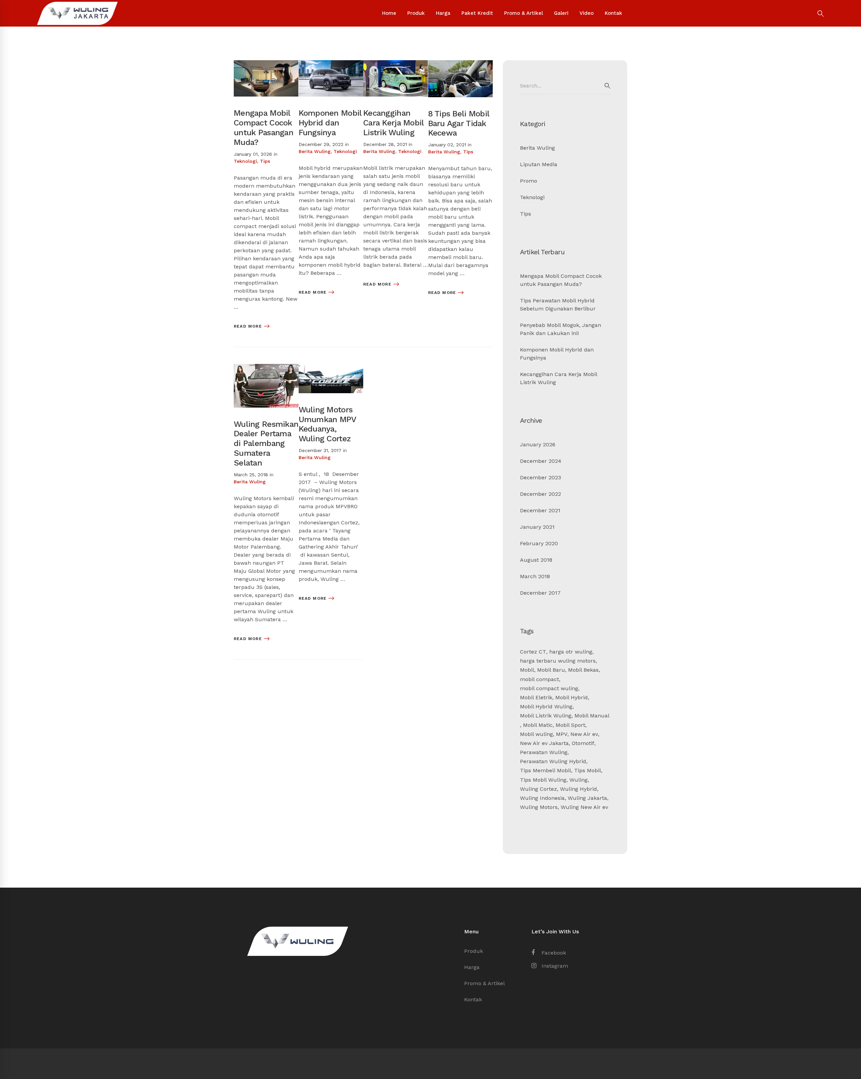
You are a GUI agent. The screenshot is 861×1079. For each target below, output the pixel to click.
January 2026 (537, 444)
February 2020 (539, 543)
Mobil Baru (551, 670)
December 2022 (540, 494)
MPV (561, 734)
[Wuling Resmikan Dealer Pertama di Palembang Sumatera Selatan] (266, 368)
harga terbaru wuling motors (558, 661)
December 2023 (540, 477)
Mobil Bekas (583, 670)
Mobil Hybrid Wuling (546, 706)
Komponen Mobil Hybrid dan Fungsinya (330, 122)
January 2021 (537, 527)
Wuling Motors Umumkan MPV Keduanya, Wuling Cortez (327, 424)
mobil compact (539, 679)
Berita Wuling (315, 151)
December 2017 (540, 593)
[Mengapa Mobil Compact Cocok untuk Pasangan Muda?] (266, 64)
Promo (528, 181)
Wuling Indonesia (542, 798)
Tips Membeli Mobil (545, 770)
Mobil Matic (538, 725)
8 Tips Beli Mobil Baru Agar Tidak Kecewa (458, 123)
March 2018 (535, 576)
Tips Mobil (587, 770)
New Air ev (584, 734)
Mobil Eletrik (536, 697)
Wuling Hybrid (578, 789)
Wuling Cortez (538, 789)
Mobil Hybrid (571, 697)
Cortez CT (533, 651)
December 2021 (540, 510)
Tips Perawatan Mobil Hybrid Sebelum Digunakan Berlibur (558, 304)
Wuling (578, 780)
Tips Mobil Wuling (543, 780)
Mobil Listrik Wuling (545, 715)
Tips (265, 161)
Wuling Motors (539, 807)
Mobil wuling (536, 734)
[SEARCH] (607, 85)
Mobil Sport (570, 725)
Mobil (527, 670)
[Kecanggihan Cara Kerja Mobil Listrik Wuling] (395, 64)
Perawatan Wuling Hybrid (553, 761)
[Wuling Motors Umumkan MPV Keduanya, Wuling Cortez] (331, 368)
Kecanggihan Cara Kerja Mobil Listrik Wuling (393, 122)
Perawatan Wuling (543, 752)
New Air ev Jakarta (544, 743)
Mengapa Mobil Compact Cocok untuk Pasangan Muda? (263, 127)
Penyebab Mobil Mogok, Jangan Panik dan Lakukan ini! (560, 329)
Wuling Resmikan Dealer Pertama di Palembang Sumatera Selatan (266, 443)
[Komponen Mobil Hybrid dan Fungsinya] (331, 64)
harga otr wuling (570, 651)
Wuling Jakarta (587, 798)
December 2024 (540, 461)
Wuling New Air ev (584, 807)
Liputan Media (538, 164)
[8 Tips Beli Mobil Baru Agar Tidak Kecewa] (460, 64)
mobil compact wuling (549, 688)
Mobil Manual (591, 715)
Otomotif (583, 743)
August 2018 (536, 560)
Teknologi (245, 161)
